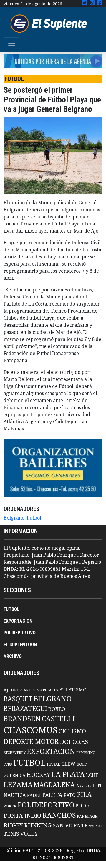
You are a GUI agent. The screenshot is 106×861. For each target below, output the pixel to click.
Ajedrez (13, 690)
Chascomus (30, 730)
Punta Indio (22, 815)
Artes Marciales (41, 690)
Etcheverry (15, 752)
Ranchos (59, 815)
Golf (82, 764)
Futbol (34, 518)
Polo (82, 805)
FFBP (8, 764)
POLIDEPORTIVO (20, 633)
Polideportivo (45, 804)
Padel (34, 795)
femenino (85, 752)
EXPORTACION (18, 621)
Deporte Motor (31, 741)
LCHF (92, 775)
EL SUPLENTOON (20, 644)
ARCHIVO (13, 656)
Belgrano (14, 518)
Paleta (52, 794)
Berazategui (25, 708)
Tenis (11, 833)
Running (38, 825)
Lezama (18, 784)
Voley (29, 833)
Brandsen (22, 718)
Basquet (18, 698)
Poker (10, 806)
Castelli (58, 718)
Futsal (53, 764)
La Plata (68, 774)
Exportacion (51, 751)
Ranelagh (87, 816)
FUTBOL (11, 609)
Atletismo (73, 689)
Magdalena (54, 784)
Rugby (13, 825)
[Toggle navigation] (12, 43)
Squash (95, 826)
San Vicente (70, 825)
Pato (70, 795)
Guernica (14, 775)
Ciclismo (72, 731)
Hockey (38, 775)
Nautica (15, 795)
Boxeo (56, 709)
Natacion (89, 785)
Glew (68, 764)
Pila (84, 794)
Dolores (74, 742)
